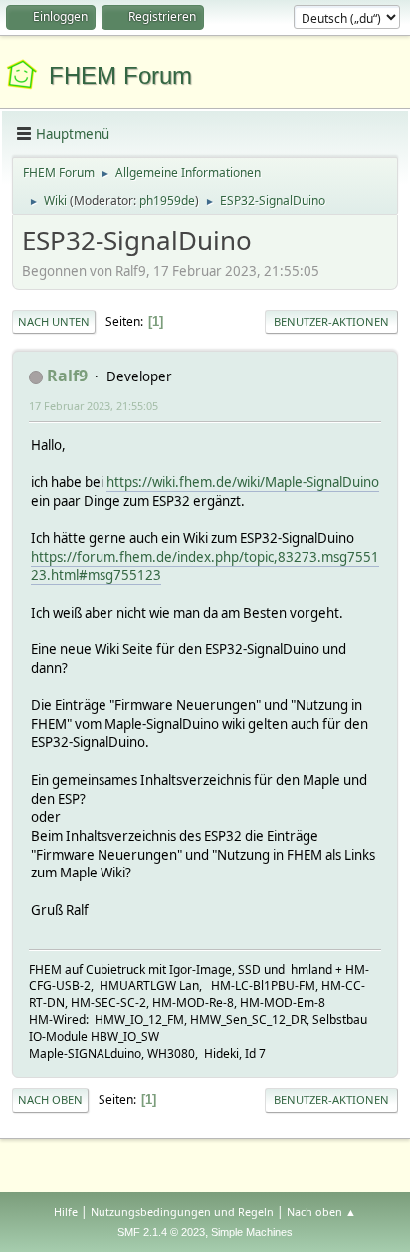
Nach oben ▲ (321, 1211)
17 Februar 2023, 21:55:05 (93, 405)
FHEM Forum (120, 75)
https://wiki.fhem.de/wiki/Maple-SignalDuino (242, 482)
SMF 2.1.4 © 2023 (161, 1232)
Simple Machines (252, 1232)
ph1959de (167, 200)
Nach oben (50, 1099)
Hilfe (66, 1211)
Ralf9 (67, 375)
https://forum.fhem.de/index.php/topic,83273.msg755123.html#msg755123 (205, 566)
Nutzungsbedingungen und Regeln (182, 1211)
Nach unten (54, 321)
